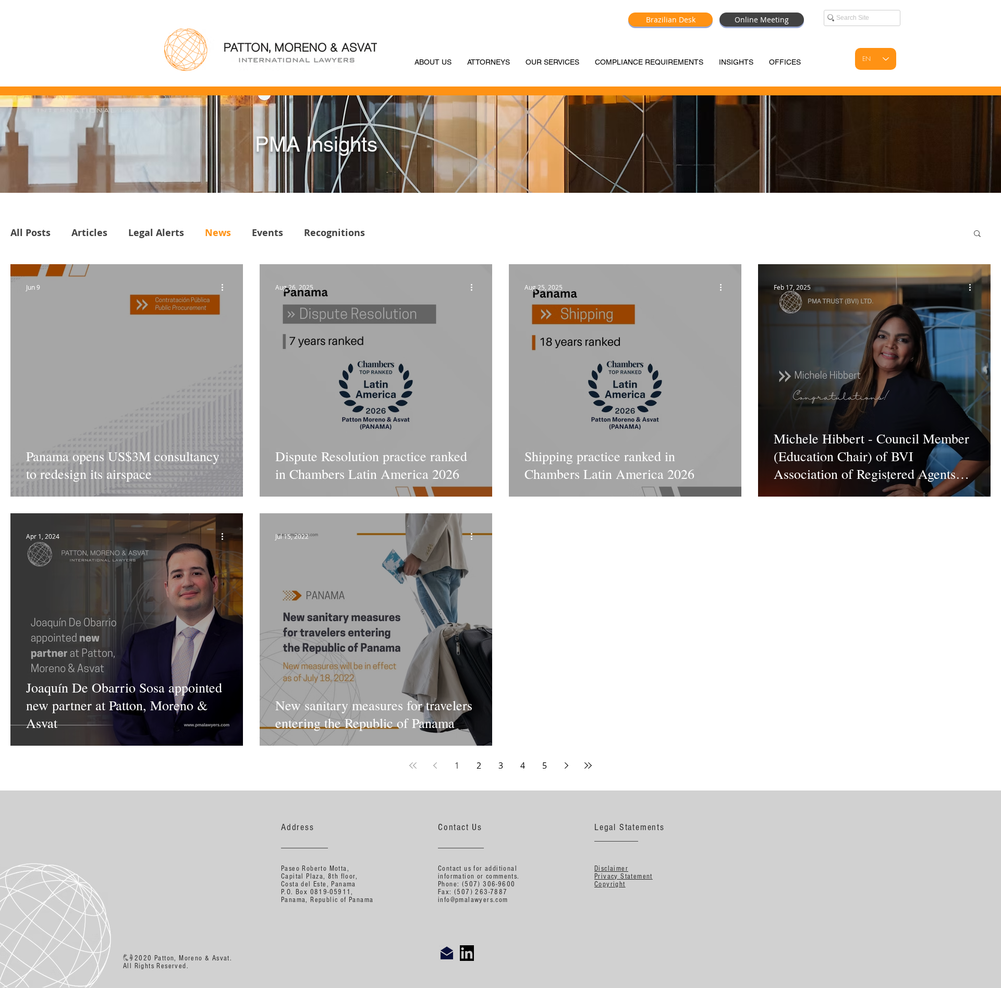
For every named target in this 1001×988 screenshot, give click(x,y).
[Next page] (566, 765)
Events (267, 233)
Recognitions (334, 233)
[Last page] (588, 765)
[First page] (413, 765)
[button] (977, 234)
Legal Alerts (156, 233)
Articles (89, 233)
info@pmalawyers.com (473, 900)
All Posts (30, 233)
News (218, 233)
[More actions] (225, 287)
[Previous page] (434, 765)
